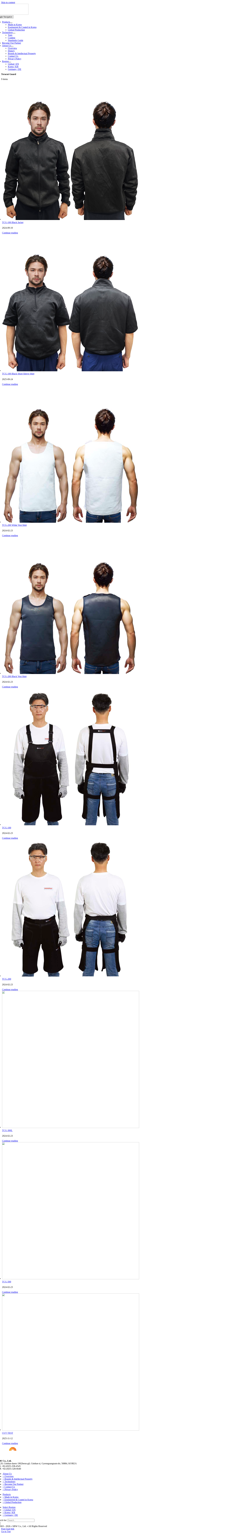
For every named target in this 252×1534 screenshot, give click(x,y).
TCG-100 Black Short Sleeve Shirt (18, 373)
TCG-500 (6, 1281)
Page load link (7, 1529)
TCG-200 (6, 979)
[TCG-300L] (108, 1060)
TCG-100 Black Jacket (12, 222)
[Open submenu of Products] (11, 22)
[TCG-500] (108, 1211)
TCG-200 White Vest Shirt (14, 525)
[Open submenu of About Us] (12, 46)
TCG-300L (7, 1130)
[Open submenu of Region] (10, 62)
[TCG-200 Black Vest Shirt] (108, 606)
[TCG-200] (108, 908)
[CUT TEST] (108, 1362)
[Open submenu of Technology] (14, 33)
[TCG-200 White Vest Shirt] (108, 454)
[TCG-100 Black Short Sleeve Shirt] (108, 303)
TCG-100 (6, 827)
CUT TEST (7, 1433)
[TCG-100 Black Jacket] (108, 152)
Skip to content (8, 2)
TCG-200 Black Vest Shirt (14, 676)
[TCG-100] (108, 757)
